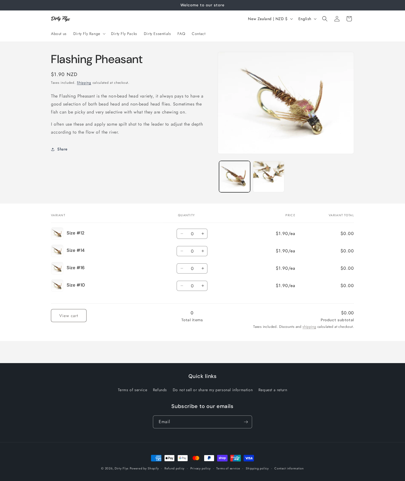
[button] (89, 33)
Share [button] (62, 149)
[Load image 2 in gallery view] (268, 176)
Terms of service (132, 390)
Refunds (160, 390)
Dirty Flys (121, 468)
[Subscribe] (246, 421)
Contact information (289, 468)
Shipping (84, 82)
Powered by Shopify (144, 468)
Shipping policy (257, 468)
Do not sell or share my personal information (213, 390)
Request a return (272, 390)
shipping (309, 326)
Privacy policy (200, 468)
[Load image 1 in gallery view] (234, 176)
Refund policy (174, 468)
